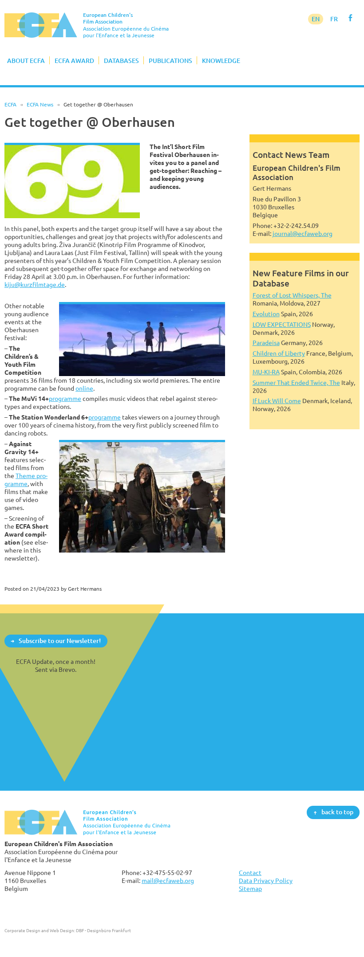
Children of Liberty (279, 353)
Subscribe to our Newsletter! (60, 640)
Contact (250, 872)
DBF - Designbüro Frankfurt (103, 930)
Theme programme (25, 479)
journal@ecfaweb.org (302, 233)
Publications (170, 60)
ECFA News (40, 104)
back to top (337, 812)
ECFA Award (74, 60)
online (84, 388)
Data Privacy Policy (266, 880)
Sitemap (250, 888)
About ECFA (26, 60)
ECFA (10, 104)
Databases (121, 60)
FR (334, 19)
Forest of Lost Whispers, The (292, 295)
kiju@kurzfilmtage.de (34, 284)
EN (316, 19)
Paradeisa (266, 342)
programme (65, 398)
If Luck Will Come (277, 400)
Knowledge (221, 60)
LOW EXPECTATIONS (282, 324)
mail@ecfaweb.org (168, 880)
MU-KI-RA (266, 372)
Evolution (266, 314)
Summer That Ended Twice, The (296, 382)
